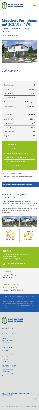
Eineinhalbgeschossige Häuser (10, 334)
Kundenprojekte (6, 371)
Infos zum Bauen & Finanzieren (10, 373)
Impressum (26, 408)
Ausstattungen (5, 353)
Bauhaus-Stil (5, 338)
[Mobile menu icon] (34, 5)
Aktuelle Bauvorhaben (7, 369)
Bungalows (5, 332)
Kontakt (4, 380)
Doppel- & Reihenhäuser (8, 340)
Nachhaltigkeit (5, 357)
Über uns (4, 376)
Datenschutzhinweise (16, 408)
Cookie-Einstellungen (30, 406)
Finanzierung (5, 361)
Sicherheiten (5, 359)
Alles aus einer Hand (7, 355)
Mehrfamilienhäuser (7, 342)
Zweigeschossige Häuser (8, 336)
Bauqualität (5, 350)
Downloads (5, 378)
